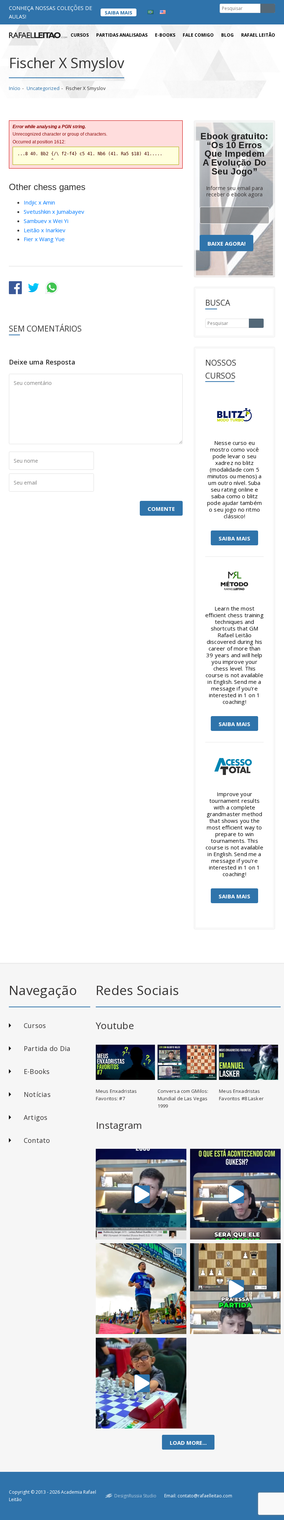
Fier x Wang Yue (44, 239)
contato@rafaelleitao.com (205, 1496)
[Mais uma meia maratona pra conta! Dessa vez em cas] (141, 1288)
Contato (37, 1140)
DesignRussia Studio (135, 1496)
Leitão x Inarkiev (44, 230)
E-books (165, 35)
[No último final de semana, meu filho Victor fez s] (141, 1383)
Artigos (36, 1117)
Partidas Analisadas (122, 35)
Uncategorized (43, 88)
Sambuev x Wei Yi (46, 220)
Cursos (80, 35)
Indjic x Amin (39, 202)
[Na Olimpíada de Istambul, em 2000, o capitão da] (141, 1194)
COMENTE (161, 508)
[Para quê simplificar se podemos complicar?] (235, 1288)
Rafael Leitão (258, 35)
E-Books (37, 1071)
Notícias (37, 1094)
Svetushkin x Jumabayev (54, 211)
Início (14, 88)
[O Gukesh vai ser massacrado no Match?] (235, 1194)
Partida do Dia (47, 1048)
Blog (227, 35)
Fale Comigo (198, 35)
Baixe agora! (226, 243)
